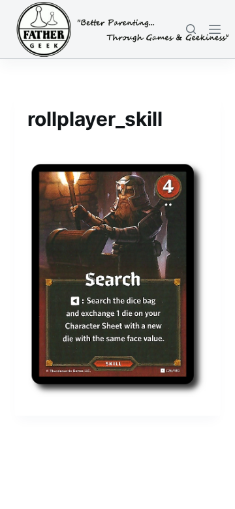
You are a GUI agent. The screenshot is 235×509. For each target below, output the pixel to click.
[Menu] (215, 29)
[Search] (191, 29)
